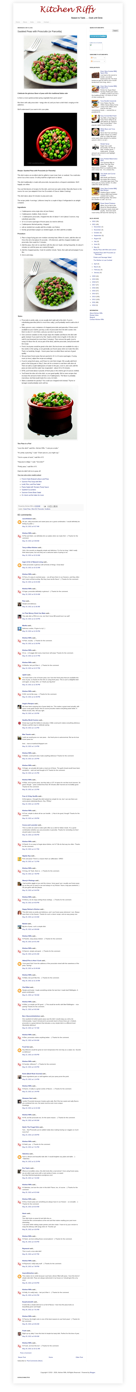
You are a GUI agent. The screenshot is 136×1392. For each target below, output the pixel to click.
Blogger (92, 1372)
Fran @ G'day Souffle (30, 796)
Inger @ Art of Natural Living (32, 562)
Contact (46, 22)
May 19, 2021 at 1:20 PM (30, 758)
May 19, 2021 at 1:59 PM (30, 818)
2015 (94, 291)
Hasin (24, 1213)
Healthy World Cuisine (30, 720)
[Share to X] (53, 506)
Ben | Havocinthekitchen (31, 1016)
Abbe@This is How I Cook (31, 960)
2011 (94, 302)
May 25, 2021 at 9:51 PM (30, 1295)
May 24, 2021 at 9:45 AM (30, 1120)
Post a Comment (25, 1353)
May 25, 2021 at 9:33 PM (30, 1283)
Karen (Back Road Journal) (32, 1074)
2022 (94, 221)
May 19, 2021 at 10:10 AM (31, 555)
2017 (94, 285)
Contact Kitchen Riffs (97, 319)
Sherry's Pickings (28, 880)
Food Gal (25, 1047)
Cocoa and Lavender (29, 825)
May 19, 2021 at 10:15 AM (31, 567)
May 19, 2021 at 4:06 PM (30, 835)
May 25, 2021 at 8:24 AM (30, 1207)
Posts (94, 58)
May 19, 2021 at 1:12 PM (30, 728)
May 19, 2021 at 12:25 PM (31, 631)
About (25, 22)
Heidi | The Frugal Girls (30, 1127)
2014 (94, 293)
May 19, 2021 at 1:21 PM (30, 773)
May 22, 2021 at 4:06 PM (30, 1054)
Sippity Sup (26, 856)
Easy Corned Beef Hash (108, 116)
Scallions (47, 509)
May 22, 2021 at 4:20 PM (30, 1067)
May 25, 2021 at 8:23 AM (30, 1192)
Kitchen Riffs (27, 533)
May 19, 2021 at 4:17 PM (30, 849)
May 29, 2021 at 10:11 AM (31, 1348)
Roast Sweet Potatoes (107, 203)
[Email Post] (44, 506)
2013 (94, 296)
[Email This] (48, 506)
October (97, 232)
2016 (94, 288)
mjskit (24, 675)
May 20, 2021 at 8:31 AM (30, 941)
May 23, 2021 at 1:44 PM (30, 1091)
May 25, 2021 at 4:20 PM (30, 1229)
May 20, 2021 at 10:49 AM (31, 968)
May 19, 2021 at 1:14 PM (30, 746)
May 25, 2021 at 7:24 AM (30, 1178)
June (96, 244)
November (97, 230)
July (95, 241)
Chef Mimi (26, 987)
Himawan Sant (27, 1098)
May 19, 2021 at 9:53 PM (30, 902)
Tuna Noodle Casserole (108, 101)
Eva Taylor (26, 1168)
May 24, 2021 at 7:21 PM (30, 1147)
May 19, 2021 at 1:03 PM (30, 713)
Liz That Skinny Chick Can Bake (33, 613)
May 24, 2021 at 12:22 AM (31, 1108)
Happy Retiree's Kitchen (31, 909)
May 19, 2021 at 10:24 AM (31, 594)
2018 (94, 282)
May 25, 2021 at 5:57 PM (30, 1254)
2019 (94, 279)
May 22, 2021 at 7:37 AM (30, 1028)
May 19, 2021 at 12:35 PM (31, 684)
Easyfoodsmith (27, 1302)
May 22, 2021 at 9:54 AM (30, 1040)
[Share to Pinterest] (57, 506)
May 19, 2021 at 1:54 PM (30, 804)
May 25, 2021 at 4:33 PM (30, 1242)
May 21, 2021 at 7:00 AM (30, 995)
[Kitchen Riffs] (96, 49)
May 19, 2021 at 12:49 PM (31, 697)
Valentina (25, 1154)
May (95, 247)
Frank (24, 1331)
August (96, 238)
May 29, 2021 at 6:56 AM (30, 1336)
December (97, 227)
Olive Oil (34, 509)
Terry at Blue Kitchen (30, 547)
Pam (23, 601)
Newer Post (22, 1357)
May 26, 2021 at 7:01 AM (30, 1309)
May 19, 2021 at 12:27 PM (31, 656)
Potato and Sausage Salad (102, 257)
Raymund (25, 1248)
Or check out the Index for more (33, 495)
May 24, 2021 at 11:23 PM (31, 1161)
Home (18, 22)
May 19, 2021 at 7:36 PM (30, 874)
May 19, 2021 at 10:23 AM (31, 582)
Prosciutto (41, 509)
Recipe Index (94, 315)
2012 (94, 299)
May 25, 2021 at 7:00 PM (30, 1266)
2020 (94, 276)
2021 (94, 224)
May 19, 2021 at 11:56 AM (31, 606)
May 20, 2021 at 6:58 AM (30, 929)
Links (39, 22)
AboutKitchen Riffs (96, 313)
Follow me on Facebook (96, 42)
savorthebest (27, 519)
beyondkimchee (28, 1273)
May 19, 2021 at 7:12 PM (30, 861)
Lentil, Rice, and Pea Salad (31, 484)
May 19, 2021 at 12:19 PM (31, 619)
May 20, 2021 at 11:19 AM (31, 980)
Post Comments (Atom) (34, 1361)
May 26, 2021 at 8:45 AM (30, 1324)
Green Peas (27, 509)
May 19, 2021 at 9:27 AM (30, 526)
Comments (96, 61)
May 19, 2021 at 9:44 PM (30, 890)
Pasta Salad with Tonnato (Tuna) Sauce (35, 487)
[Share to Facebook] (55, 506)
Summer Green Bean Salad (31, 492)
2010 (94, 305)
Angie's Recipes (28, 703)
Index (32, 22)
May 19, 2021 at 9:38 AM (30, 541)
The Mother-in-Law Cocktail (103, 260)
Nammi (24, 923)
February (97, 269)
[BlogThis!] (51, 506)
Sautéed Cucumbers (29, 490)
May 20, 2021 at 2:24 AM (30, 917)
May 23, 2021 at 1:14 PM (30, 1079)
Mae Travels (26, 734)
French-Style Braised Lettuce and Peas (35, 479)
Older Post (79, 1357)
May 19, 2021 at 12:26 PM (31, 643)
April (95, 264)
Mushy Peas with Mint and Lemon (105, 250)
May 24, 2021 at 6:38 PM (30, 1135)
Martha (24, 625)
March (96, 267)
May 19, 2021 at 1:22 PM (30, 789)
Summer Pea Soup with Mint (32, 482)
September (98, 235)
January (97, 272)
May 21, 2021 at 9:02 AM (30, 1009)
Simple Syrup (104, 144)
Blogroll (92, 317)
